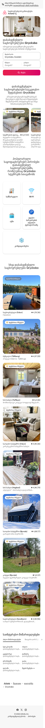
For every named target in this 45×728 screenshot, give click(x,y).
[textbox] (12, 65)
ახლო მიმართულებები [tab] (12, 639)
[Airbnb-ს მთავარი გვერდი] (4, 12)
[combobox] (21, 56)
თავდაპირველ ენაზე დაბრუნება (25, 5)
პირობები (32, 716)
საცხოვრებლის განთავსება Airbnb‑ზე (20, 12)
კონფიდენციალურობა (17, 716)
